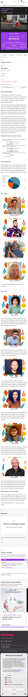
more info (3, 70)
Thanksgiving (7, 9)
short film (15, 81)
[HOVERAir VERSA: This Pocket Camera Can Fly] (13, 600)
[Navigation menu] (26, 1)
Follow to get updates (7, 567)
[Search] (14, 2)
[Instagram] (8, 641)
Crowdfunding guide (21, 556)
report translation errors (12, 651)
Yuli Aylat (4, 10)
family (9, 81)
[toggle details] (24, 626)
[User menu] (23, 2)
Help (12, 556)
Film (3, 75)
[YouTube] (6, 641)
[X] (4, 641)
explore (15, 585)
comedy (3, 81)
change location (21, 5)
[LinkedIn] (10, 641)
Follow (14, 45)
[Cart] (18, 2)
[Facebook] (1, 641)
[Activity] (21, 1)
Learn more (13, 565)
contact (8, 70)
